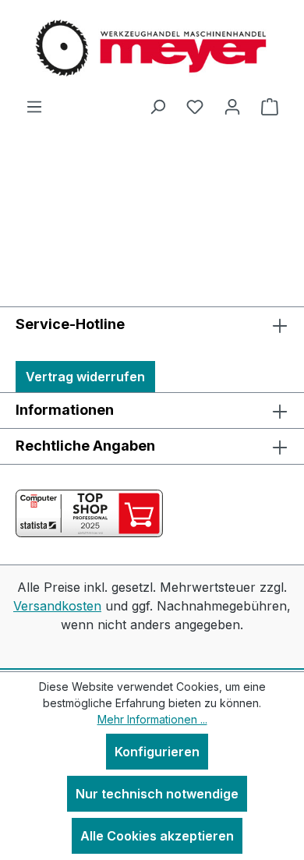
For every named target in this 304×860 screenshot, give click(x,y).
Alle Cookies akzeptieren (157, 836)
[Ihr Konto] (232, 106)
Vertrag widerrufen (85, 376)
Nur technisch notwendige (157, 794)
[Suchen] (157, 106)
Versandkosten (57, 606)
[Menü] (34, 106)
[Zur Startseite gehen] (152, 48)
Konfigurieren (157, 751)
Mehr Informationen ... (152, 719)
